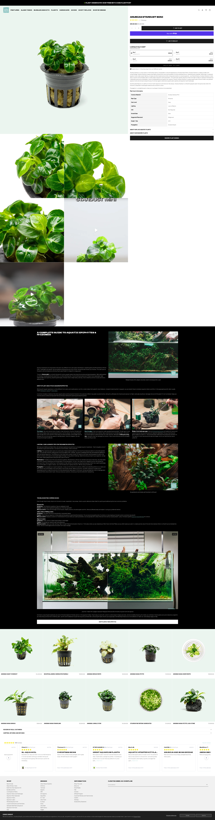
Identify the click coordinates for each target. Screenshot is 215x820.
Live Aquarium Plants (12, 791)
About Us (76, 786)
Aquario (42, 789)
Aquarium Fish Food (12, 807)
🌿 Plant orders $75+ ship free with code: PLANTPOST (107, 3)
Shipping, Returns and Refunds (14, 733)
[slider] (107, 570)
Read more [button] (28, 760)
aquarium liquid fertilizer (138, 516)
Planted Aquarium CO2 (12, 801)
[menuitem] (14, 10)
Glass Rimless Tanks (12, 786)
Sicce (41, 803)
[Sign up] (206, 784)
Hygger (42, 809)
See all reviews (206, 742)
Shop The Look (78, 783)
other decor (54, 390)
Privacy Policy (137, 816)
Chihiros (42, 786)
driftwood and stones (157, 431)
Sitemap (76, 799)
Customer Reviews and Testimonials (83, 795)
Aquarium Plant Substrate (13, 795)
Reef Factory (43, 807)
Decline (204, 815)
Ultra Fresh (43, 799)
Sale (8, 809)
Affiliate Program (78, 793)
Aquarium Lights (11, 799)
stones (48, 390)
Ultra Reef (43, 805)
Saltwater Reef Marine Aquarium (15, 805)
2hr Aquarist (43, 793)
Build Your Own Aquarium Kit (14, 787)
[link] (36, 767)
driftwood (43, 390)
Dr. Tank (42, 797)
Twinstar (42, 787)
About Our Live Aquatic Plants (140, 129)
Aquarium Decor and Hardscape (15, 793)
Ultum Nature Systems (46, 783)
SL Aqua (42, 801)
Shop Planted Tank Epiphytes (107, 622)
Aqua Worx (43, 795)
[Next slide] (40, 651)
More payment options (171, 37)
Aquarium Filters (11, 797)
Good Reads (77, 787)
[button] (206, 10)
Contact (76, 791)
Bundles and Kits (11, 789)
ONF (41, 791)
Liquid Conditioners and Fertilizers (16, 803)
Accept (187, 815)
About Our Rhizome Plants (139, 133)
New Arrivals (10, 783)
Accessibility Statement (80, 801)
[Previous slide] (2, 651)
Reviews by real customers (12, 729)
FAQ (75, 789)
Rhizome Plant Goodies (172, 138)
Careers (76, 797)
